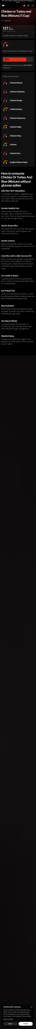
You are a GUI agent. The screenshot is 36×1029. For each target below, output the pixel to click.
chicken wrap (13, 136)
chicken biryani (14, 83)
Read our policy (8, 1019)
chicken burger (14, 101)
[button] (32, 5)
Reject (10, 1024)
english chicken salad (16, 162)
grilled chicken (14, 109)
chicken (11, 145)
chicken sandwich (15, 92)
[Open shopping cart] (28, 5)
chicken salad (13, 127)
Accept (25, 1024)
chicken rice (13, 154)
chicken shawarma (15, 118)
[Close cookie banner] (31, 1007)
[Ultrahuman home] (3, 5)
